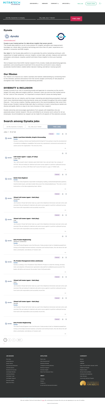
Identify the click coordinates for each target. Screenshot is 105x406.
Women (82, 359)
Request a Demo (91, 3)
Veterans (82, 361)
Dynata (16, 139)
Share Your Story (10, 382)
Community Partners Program (87, 378)
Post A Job (42, 359)
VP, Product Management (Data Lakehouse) (28, 261)
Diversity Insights (10, 380)
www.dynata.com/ (10, 40)
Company (42, 378)
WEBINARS (45, 3)
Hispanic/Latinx (83, 369)
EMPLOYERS (65, 3)
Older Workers (83, 376)
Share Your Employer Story (46, 371)
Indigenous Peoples (84, 367)
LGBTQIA (82, 363)
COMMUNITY (54, 3)
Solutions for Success (11, 369)
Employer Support (44, 367)
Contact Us (42, 383)
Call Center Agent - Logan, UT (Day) (26, 156)
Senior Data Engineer (21, 178)
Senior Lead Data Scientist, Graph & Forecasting (30, 137)
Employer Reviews (44, 363)
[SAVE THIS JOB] (66, 134)
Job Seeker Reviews (11, 371)
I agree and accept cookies (52, 403)
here (43, 400)
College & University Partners (47, 365)
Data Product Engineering (22, 239)
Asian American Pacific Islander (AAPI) (89, 365)
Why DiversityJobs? (45, 361)
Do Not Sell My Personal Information (48, 385)
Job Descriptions (10, 367)
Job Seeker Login (10, 376)
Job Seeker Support (11, 378)
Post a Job (80, 3)
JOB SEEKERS (33, 3)
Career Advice (9, 363)
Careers (42, 381)
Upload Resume (10, 361)
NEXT (19, 340)
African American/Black (85, 371)
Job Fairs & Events (10, 374)
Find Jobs (8, 359)
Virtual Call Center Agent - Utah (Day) (26, 197)
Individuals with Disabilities (86, 374)
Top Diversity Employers (12, 365)
